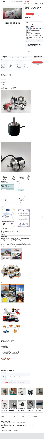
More (1, 431)
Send (6, 382)
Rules (42, 3)
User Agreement (25, 436)
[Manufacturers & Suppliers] (4, 1)
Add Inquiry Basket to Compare (12, 25)
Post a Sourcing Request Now (20, 382)
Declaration (29, 436)
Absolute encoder (2, 416)
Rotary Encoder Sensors (8, 430)
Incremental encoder (3, 417)
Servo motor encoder (35, 416)
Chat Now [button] (38, 64)
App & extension (35, 3)
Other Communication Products (7, 425)
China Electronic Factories (4, 428)
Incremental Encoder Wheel (19, 425)
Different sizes (34, 417)
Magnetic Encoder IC (32, 425)
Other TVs (14, 425)
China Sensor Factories (10, 428)
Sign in (42, 1)
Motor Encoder (27, 428)
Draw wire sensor (13, 416)
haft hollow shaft (13, 417)
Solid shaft (23, 416)
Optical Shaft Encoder (25, 425)
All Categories (3, 3)
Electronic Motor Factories (21, 428)
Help (31, 3)
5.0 (34, 57)
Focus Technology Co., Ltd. (17, 436)
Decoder (2, 425)
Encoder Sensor (3, 430)
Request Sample (37, 15)
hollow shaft (23, 417)
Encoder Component (33, 428)
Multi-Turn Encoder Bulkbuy (15, 430)
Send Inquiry (37, 62)
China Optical (16, 428)
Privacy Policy (32, 436)
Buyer (28, 3)
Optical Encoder (38, 428)
